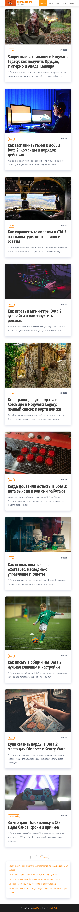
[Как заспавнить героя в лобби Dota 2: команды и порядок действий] (38, 110)
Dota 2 (11, 139)
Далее (45, 857)
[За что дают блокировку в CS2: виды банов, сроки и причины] (38, 792)
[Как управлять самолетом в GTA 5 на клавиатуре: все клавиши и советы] (38, 198)
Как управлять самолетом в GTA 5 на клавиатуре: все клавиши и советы (37, 236)
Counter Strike (53, 3)
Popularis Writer (52, 908)
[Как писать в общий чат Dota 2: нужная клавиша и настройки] (38, 623)
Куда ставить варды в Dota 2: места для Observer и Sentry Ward (37, 746)
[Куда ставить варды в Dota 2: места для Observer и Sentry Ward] (38, 710)
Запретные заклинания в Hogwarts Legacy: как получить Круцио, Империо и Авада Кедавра (38, 61)
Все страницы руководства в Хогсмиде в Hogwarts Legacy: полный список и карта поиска (34, 404)
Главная (43, 3)
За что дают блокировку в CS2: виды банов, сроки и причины (34, 824)
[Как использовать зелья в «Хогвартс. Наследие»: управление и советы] (38, 534)
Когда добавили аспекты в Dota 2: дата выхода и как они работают (37, 488)
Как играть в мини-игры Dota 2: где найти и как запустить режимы (35, 315)
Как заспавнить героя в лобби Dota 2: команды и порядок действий (34, 150)
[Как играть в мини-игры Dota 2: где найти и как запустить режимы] (38, 281)
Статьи (64, 3)
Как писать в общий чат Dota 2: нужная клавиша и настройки (35, 664)
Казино (71, 3)
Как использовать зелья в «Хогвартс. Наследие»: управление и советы (30, 569)
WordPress (37, 908)
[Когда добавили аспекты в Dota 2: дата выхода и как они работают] (38, 452)
